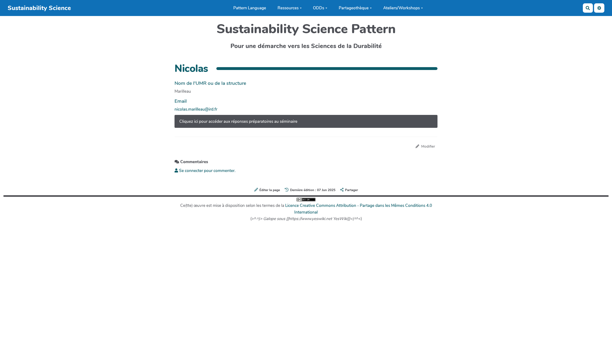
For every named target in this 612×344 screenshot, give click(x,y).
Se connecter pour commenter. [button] (206, 170)
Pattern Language (249, 8)
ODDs (318, 8)
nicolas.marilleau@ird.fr (196, 109)
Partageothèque (354, 8)
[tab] (306, 121)
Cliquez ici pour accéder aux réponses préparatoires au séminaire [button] (238, 121)
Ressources (288, 8)
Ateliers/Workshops (401, 8)
